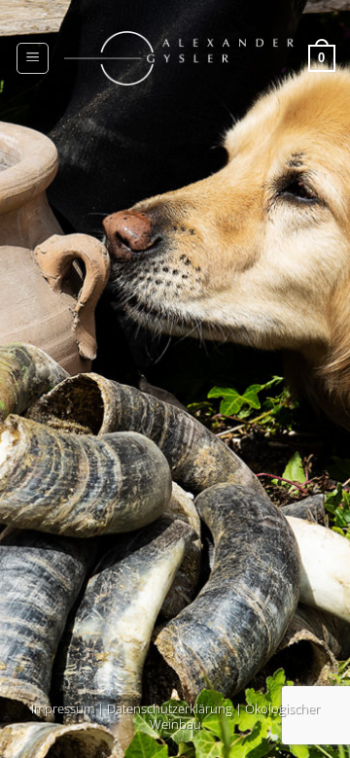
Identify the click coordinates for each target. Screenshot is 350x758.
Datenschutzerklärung (169, 708)
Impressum (62, 708)
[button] (33, 58)
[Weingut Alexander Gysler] (178, 58)
